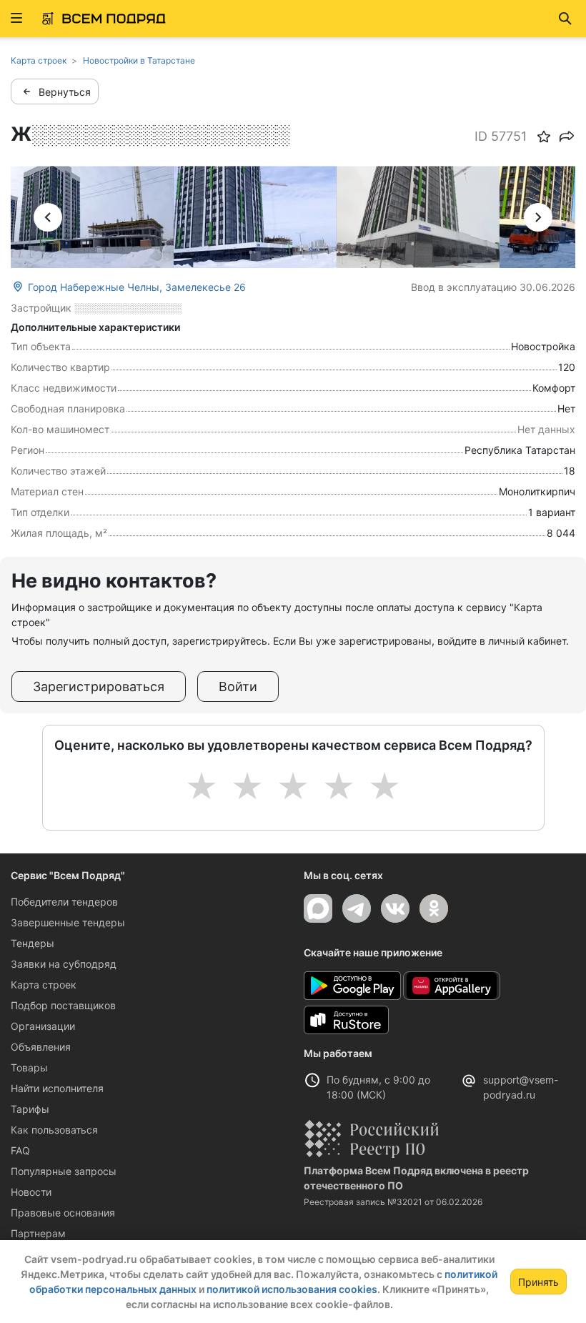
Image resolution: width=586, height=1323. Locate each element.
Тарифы (30, 1109)
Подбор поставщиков (63, 1005)
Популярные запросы (63, 1171)
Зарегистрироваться (98, 686)
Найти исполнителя (57, 1088)
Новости (31, 1192)
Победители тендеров (64, 902)
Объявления (41, 1047)
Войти (238, 686)
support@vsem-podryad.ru (520, 1087)
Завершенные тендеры (68, 922)
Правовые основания (63, 1212)
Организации (43, 1026)
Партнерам (38, 1233)
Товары (29, 1067)
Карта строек (43, 984)
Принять (538, 1282)
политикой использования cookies (292, 1289)
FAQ (20, 1150)
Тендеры (32, 943)
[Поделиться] (566, 136)
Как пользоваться (54, 1130)
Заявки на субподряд (63, 964)
